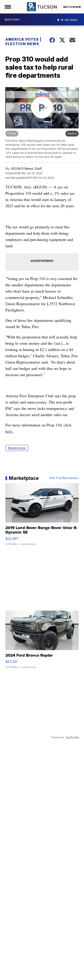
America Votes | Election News (23, 41)
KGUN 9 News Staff (26, 168)
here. (9, 431)
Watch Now (71, 7)
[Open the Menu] (7, 6)
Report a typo (17, 448)
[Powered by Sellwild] (72, 737)
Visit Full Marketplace (64, 478)
